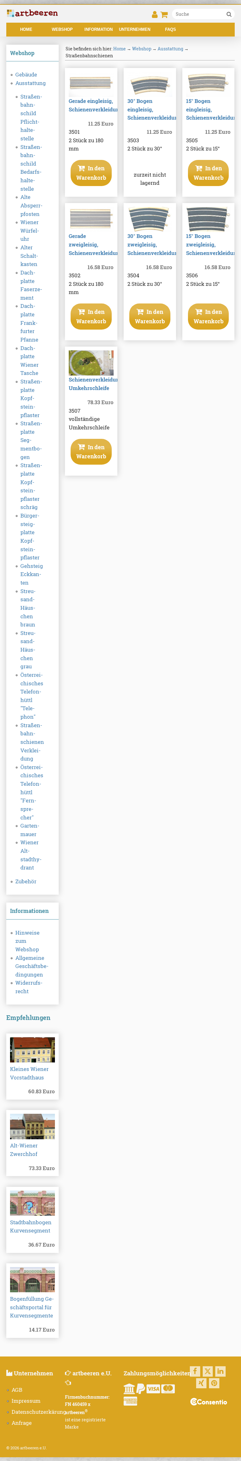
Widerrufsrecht (29, 987)
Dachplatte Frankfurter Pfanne (29, 323)
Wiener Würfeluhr (29, 230)
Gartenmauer (30, 830)
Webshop (62, 29)
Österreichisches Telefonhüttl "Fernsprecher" (31, 792)
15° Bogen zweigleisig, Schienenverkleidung (213, 244)
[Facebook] (195, 1371)
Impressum (26, 1400)
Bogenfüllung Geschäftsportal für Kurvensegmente (32, 1307)
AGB (17, 1389)
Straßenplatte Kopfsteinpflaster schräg (31, 486)
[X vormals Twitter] (208, 1371)
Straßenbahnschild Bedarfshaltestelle (31, 168)
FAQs (170, 29)
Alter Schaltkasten (29, 256)
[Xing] (201, 1383)
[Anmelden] (154, 16)
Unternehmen (134, 29)
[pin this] (214, 1383)
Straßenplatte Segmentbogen (31, 440)
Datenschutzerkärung (39, 1411)
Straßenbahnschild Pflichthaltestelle (31, 117)
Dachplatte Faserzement (31, 285)
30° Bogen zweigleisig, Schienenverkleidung (154, 244)
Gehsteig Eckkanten (31, 574)
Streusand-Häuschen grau (28, 650)
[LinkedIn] (220, 1371)
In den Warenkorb (91, 172)
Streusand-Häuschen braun (28, 608)
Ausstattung (30, 83)
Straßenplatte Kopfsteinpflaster (31, 398)
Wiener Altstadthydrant (31, 855)
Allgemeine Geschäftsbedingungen (32, 966)
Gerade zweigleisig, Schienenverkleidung (96, 244)
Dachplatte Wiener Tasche (29, 361)
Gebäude (26, 74)
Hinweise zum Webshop (27, 941)
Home (26, 29)
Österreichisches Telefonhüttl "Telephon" (31, 695)
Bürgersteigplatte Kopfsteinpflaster (30, 536)
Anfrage (22, 1422)
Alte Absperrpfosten (31, 205)
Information (98, 29)
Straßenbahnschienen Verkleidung (32, 742)
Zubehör (25, 881)
